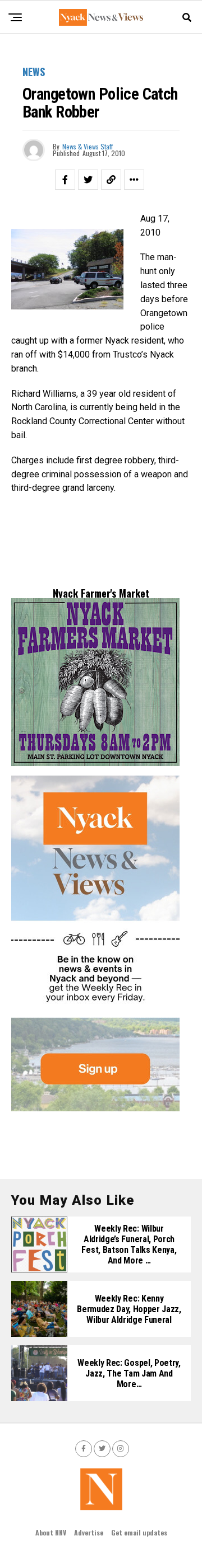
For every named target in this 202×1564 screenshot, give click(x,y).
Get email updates (139, 1532)
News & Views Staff (87, 146)
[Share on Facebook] (65, 180)
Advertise (88, 1532)
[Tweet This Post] (88, 180)
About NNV (50, 1532)
